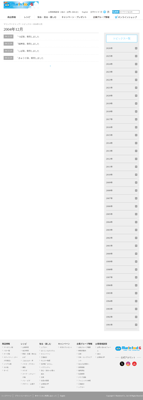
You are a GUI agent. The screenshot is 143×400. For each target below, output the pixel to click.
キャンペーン (45, 354)
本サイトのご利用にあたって (46, 396)
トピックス (26, 24)
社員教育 (81, 374)
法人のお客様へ (83, 364)
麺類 (24, 367)
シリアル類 (7, 364)
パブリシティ (45, 367)
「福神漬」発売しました (27, 44)
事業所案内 (82, 350)
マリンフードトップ (12, 24)
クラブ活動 (82, 377)
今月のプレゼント (66, 347)
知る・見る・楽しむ (47, 17)
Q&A (43, 387)
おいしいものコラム (48, 350)
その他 (6, 367)
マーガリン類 (8, 347)
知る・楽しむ (45, 344)
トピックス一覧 (122, 38)
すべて (6, 370)
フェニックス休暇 (84, 380)
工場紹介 (44, 357)
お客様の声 (45, 384)
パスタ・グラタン (28, 364)
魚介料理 (25, 350)
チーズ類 (7, 354)
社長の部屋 (45, 380)
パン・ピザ (26, 380)
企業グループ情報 (101, 17)
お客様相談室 (63, 12)
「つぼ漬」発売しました (27, 37)
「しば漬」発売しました (27, 51)
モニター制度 (45, 360)
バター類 (7, 350)
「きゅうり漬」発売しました (29, 58)
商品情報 (12, 17)
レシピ (27, 17)
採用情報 (81, 367)
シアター (44, 347)
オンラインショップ (126, 17)
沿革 (42, 377)
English (85, 12)
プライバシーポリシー (23, 396)
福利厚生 (81, 370)
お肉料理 (25, 347)
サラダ (24, 370)
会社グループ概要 (84, 347)
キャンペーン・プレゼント (74, 17)
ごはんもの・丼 (27, 360)
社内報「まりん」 (47, 364)
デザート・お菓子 (28, 384)
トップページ (6, 396)
